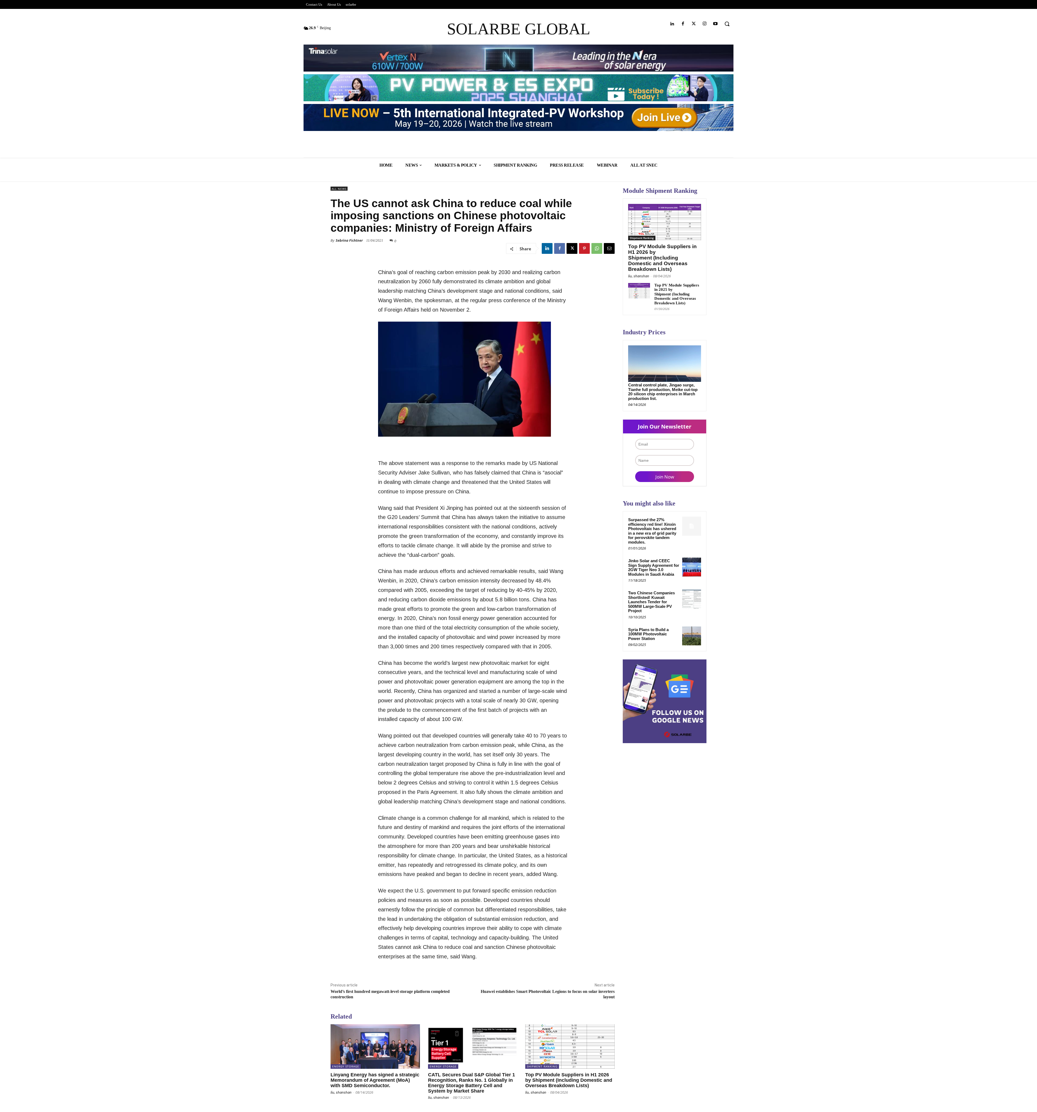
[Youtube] (715, 24)
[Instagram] (704, 24)
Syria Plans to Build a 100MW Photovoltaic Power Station (648, 634)
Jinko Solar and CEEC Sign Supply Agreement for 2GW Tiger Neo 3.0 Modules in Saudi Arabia (653, 567)
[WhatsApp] (596, 248)
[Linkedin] (672, 24)
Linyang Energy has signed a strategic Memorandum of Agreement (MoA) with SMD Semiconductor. (375, 1080)
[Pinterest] (584, 248)
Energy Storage (345, 1066)
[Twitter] (693, 24)
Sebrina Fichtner (349, 240)
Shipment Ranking (542, 1066)
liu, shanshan (341, 1092)
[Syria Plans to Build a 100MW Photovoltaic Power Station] (691, 635)
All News (339, 189)
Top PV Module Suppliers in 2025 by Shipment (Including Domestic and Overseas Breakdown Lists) (676, 294)
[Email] (609, 248)
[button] (726, 23)
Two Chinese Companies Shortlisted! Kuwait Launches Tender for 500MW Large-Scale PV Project (651, 602)
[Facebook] (682, 24)
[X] (572, 248)
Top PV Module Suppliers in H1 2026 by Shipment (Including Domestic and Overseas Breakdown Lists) (568, 1080)
